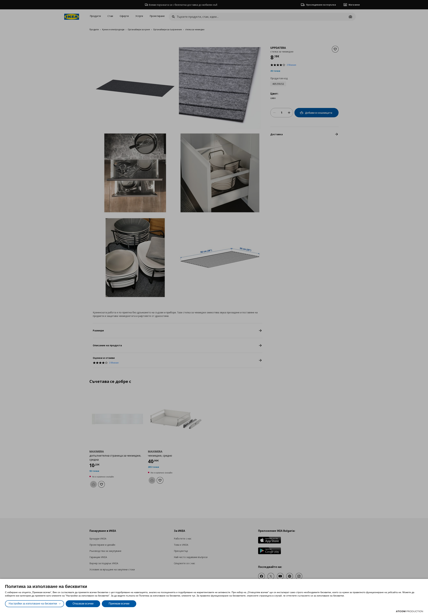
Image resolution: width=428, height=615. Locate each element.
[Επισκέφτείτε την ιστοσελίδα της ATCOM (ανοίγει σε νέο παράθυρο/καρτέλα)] (409, 611)
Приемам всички (119, 603)
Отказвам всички (83, 603)
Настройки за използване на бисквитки (33, 603)
